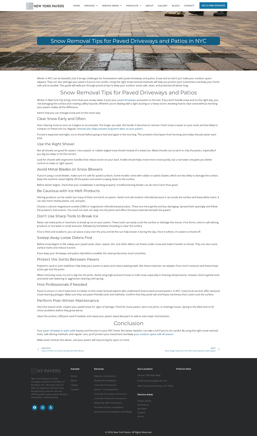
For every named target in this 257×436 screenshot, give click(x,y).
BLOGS (176, 5)
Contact (75, 389)
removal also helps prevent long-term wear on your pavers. (110, 128)
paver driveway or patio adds (59, 330)
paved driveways (126, 100)
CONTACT (189, 5)
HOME (76, 5)
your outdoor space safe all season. (154, 334)
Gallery (74, 385)
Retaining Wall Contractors (108, 403)
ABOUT (149, 5)
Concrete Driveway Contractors (110, 394)
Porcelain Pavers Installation (109, 407)
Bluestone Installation (105, 380)
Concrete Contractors (105, 385)
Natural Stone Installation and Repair (113, 411)
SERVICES (89, 5)
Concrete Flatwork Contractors (110, 398)
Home (74, 376)
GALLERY (162, 5)
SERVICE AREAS (110, 5)
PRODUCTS (132, 5)
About (74, 380)
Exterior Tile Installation (106, 389)
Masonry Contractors (105, 376)
